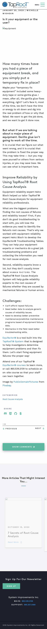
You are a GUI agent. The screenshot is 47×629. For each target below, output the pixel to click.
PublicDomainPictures (26, 381)
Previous (11, 429)
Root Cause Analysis (13, 399)
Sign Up (11, 586)
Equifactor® (9, 337)
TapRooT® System (13, 341)
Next (38, 428)
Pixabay (7, 385)
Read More (15, 542)
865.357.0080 (30, 605)
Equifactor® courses (14, 365)
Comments (22, 447)
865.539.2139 (27, 601)
